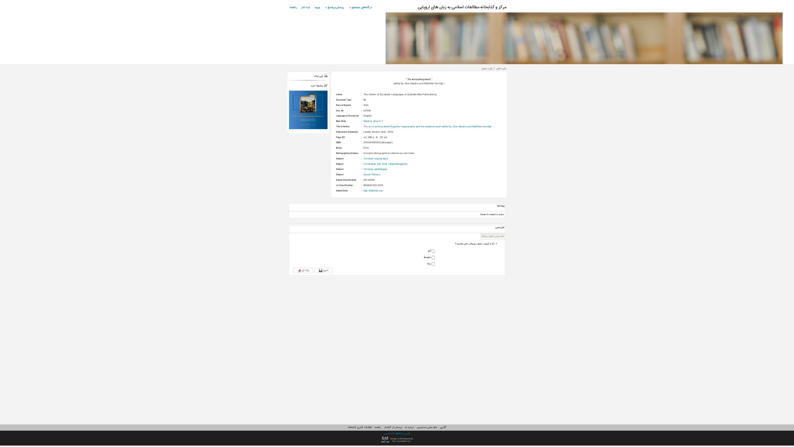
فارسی (406, 433)
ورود (317, 7)
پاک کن (305, 270)
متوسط (427, 257)
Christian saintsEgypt (375, 169)
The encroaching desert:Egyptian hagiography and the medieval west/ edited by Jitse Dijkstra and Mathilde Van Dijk (427, 127)
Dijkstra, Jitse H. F (373, 121)
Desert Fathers (372, 175)
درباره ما (409, 427)
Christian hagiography (376, 159)
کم (429, 251)
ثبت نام (305, 7)
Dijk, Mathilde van (373, 191)
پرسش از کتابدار (393, 427)
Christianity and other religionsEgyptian (385, 164)
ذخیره (325, 270)
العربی (388, 433)
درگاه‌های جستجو (362, 7)
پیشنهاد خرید (317, 86)
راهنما (293, 7)
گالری (443, 427)
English (397, 433)
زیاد (429, 264)
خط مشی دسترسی (427, 427)
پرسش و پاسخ (336, 7)
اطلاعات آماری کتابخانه (360, 427)
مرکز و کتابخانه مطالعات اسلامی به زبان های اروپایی (462, 7)
